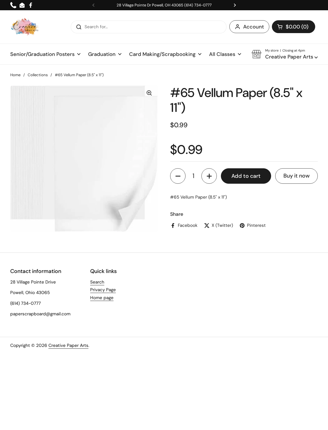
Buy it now (296, 176)
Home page (102, 297)
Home (15, 74)
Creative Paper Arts (68, 345)
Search (97, 282)
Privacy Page (103, 289)
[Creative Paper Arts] (25, 27)
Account (253, 26)
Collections (38, 74)
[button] (293, 26)
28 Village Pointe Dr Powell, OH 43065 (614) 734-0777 (164, 5)
